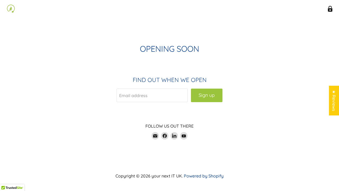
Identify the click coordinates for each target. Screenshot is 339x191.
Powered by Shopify (204, 176)
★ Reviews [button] (334, 100)
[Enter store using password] (330, 9)
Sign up (207, 95)
